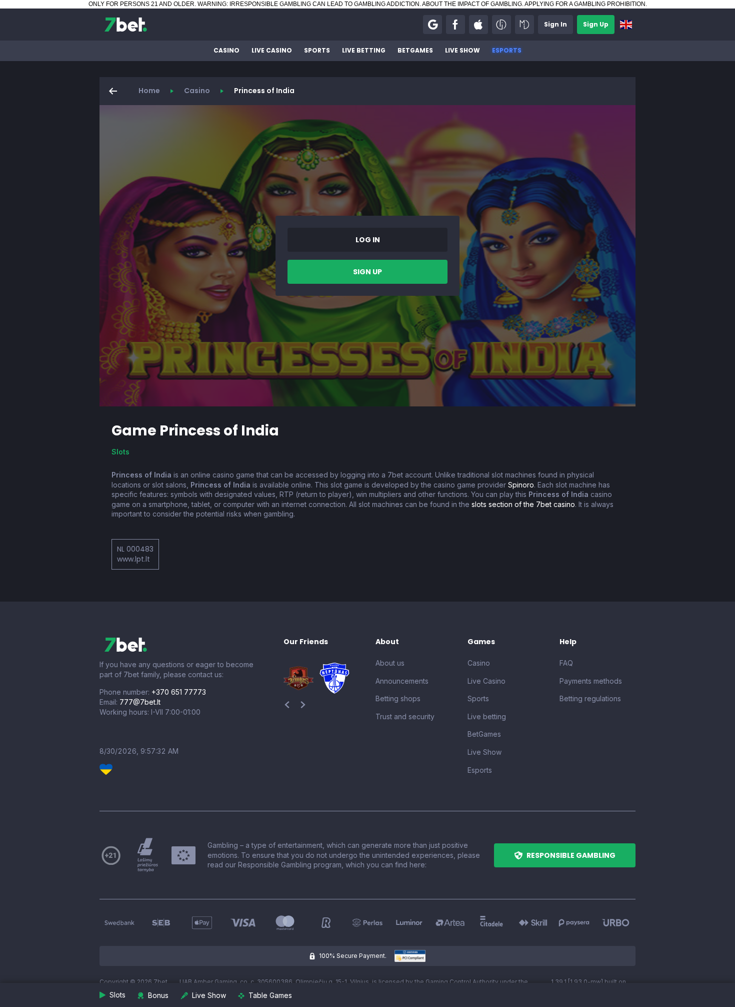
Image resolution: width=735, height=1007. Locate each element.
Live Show (462, 50)
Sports (317, 50)
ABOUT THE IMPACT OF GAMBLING (472, 4)
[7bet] (126, 25)
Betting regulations (590, 698)
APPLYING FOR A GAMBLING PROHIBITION (585, 4)
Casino (227, 50)
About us (390, 663)
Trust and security (405, 716)
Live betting (364, 50)
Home (149, 91)
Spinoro (521, 484)
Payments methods (591, 681)
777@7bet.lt (140, 702)
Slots (121, 451)
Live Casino (272, 50)
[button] (432, 24)
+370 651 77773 (179, 692)
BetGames (415, 50)
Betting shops (398, 698)
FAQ (566, 663)
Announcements (402, 681)
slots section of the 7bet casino (523, 504)
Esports (507, 50)
